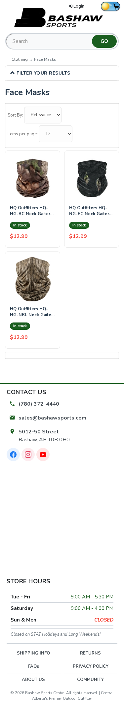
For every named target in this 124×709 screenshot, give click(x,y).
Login (78, 6)
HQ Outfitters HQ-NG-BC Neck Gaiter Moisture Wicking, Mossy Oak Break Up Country (31, 211)
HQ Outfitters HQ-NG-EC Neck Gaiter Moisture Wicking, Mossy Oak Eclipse (89, 211)
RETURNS (90, 653)
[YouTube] (43, 454)
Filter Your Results (42, 73)
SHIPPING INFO (33, 653)
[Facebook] (13, 454)
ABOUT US (33, 680)
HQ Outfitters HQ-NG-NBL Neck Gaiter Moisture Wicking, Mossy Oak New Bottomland (31, 312)
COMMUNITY (90, 680)
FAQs (33, 666)
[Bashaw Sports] (62, 17)
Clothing (20, 59)
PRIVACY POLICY (90, 666)
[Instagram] (28, 454)
